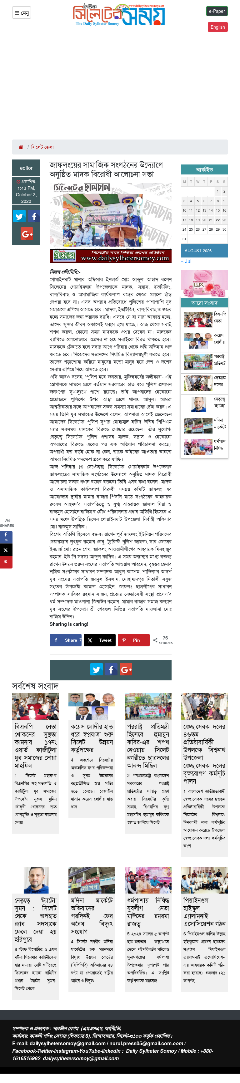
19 (198, 219)
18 (191, 219)
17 (184, 219)
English (218, 27)
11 (191, 210)
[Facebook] (34, 216)
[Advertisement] (120, 88)
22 (218, 219)
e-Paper (217, 11)
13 (204, 210)
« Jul (186, 261)
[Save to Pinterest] (6, 562)
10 (184, 210)
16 (224, 210)
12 (198, 210)
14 (211, 210)
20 (204, 219)
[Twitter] (19, 216)
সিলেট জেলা (42, 146)
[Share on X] (6, 549)
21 (211, 219)
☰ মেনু (21, 12)
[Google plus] (27, 233)
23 (224, 219)
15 (218, 210)
